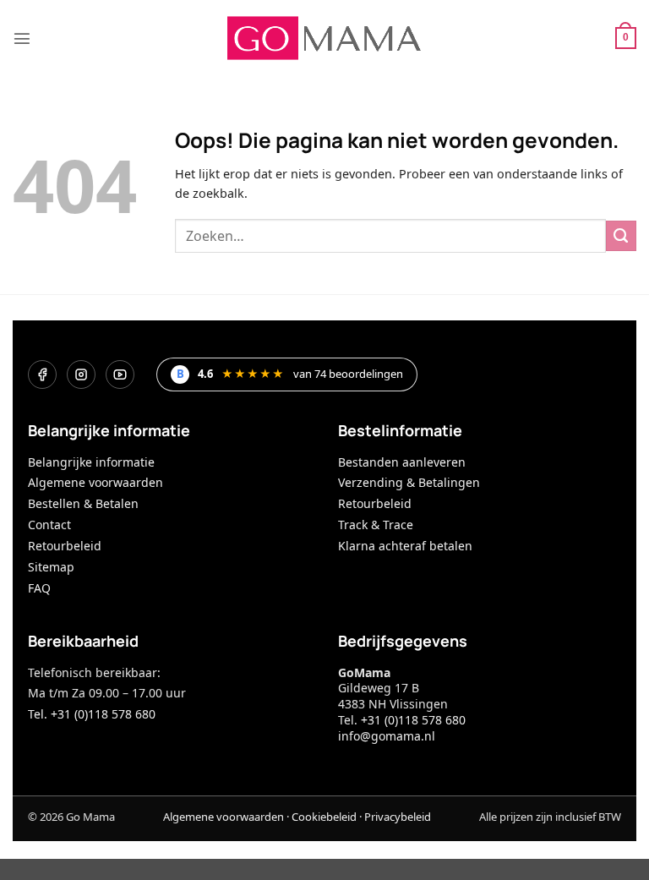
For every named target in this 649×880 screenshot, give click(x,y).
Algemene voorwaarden (95, 482)
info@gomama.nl (386, 736)
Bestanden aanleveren (402, 462)
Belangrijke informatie (91, 462)
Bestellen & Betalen (83, 503)
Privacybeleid (397, 816)
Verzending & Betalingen (409, 482)
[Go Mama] (324, 38)
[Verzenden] (621, 236)
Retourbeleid (64, 546)
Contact (49, 525)
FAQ (39, 588)
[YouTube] (120, 374)
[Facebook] (42, 374)
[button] (22, 38)
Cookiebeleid (324, 816)
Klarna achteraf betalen (405, 546)
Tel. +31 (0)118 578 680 (91, 714)
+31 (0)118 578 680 (413, 720)
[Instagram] (81, 374)
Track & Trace (375, 525)
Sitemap (51, 567)
